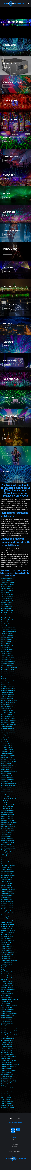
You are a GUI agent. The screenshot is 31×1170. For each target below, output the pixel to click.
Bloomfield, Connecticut (7, 649)
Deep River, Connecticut (7, 840)
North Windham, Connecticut (8, 1066)
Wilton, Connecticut (6, 643)
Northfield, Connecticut (7, 801)
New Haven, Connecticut (7, 907)
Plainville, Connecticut (7, 692)
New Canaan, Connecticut (7, 624)
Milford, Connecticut (6, 887)
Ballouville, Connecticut (7, 1042)
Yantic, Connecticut (6, 991)
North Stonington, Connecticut (9, 960)
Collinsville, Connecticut (7, 663)
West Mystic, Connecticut (8, 989)
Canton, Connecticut (6, 659)
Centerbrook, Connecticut (7, 830)
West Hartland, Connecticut (8, 718)
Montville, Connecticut (7, 954)
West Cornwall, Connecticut (8, 826)
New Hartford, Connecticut (8, 755)
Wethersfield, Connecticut (8, 732)
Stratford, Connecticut (6, 598)
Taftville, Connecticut (6, 980)
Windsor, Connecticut (6, 651)
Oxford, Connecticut (6, 897)
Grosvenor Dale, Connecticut (8, 1060)
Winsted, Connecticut (6, 773)
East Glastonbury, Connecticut (9, 667)
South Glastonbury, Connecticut (9, 700)
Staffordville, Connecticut (7, 1015)
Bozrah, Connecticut (6, 938)
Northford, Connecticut (7, 891)
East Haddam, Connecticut (8, 846)
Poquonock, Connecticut (7, 694)
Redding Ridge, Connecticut (8, 631)
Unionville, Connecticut (7, 710)
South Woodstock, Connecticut (9, 1082)
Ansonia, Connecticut (6, 873)
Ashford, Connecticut (6, 1086)
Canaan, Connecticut (6, 746)
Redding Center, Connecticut (8, 630)
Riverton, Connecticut (6, 763)
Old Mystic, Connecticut (7, 970)
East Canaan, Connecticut (7, 749)
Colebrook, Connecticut (7, 747)
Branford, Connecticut (6, 877)
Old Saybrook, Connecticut (8, 865)
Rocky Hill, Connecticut (7, 696)
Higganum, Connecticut (7, 854)
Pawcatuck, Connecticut (7, 978)
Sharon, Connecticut (6, 767)
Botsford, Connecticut (6, 578)
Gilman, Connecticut (6, 942)
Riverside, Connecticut (7, 635)
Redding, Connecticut (6, 641)
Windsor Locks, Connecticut (8, 724)
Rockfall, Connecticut (6, 869)
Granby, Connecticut (6, 679)
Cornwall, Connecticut (6, 781)
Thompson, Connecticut (7, 1084)
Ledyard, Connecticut (6, 946)
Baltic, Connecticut (6, 934)
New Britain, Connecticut (7, 687)
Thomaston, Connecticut (7, 814)
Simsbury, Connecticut (7, 698)
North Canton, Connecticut (8, 689)
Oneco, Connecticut (6, 1099)
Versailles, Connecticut (7, 983)
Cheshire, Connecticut (6, 879)
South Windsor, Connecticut (8, 702)
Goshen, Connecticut (6, 787)
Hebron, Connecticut (6, 1027)
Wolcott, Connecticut (6, 922)
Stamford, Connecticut (7, 645)
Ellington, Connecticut (6, 1001)
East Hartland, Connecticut (8, 671)
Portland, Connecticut (6, 867)
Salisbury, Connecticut (7, 765)
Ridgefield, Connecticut (7, 633)
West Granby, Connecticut (7, 716)
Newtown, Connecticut (7, 588)
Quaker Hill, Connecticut (7, 972)
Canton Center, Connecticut (8, 661)
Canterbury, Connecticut (7, 1094)
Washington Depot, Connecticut (9, 822)
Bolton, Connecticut (6, 1003)
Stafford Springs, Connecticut (9, 1013)
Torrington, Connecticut (7, 816)
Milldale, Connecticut (6, 740)
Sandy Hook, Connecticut (7, 590)
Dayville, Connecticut (6, 1050)
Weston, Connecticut (6, 639)
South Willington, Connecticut (8, 1033)
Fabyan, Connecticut (6, 1058)
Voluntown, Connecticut (7, 985)
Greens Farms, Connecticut (8, 582)
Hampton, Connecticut (7, 1062)
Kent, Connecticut (5, 789)
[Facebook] (12, 1129)
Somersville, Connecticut (7, 1009)
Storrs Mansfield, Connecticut (9, 1035)
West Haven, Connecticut (7, 913)
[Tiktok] (14, 1132)
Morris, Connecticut (6, 795)
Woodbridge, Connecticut (7, 917)
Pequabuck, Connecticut (7, 805)
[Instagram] (14, 1129)
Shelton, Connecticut (6, 592)
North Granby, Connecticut (8, 690)
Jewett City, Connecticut (7, 952)
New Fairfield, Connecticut (8, 616)
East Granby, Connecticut (7, 669)
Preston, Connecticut (6, 964)
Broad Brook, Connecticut (7, 657)
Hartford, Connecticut (6, 726)
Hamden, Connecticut (6, 911)
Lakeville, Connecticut (7, 753)
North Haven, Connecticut (7, 893)
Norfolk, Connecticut (6, 757)
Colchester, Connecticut (7, 993)
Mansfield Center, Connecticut (9, 1029)
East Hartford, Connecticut (8, 730)
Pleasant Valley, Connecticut (8, 761)
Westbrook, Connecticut (7, 871)
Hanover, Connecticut (6, 950)
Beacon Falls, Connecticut (8, 875)
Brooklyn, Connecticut (6, 1044)
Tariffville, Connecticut (7, 706)
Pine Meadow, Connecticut (8, 759)
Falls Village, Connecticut (7, 751)
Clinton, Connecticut (6, 834)
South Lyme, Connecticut (7, 974)
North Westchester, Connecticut (9, 999)
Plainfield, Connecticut (7, 1101)
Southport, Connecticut (7, 594)
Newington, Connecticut (7, 734)
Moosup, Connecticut (6, 1097)
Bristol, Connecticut (6, 653)
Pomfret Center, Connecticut (8, 1070)
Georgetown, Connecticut (7, 620)
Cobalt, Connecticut (6, 836)
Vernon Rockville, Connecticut (9, 1005)
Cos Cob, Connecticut (6, 612)
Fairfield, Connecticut (6, 580)
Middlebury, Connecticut (7, 924)
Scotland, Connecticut (6, 1078)
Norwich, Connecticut (6, 962)
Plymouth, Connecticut (7, 806)
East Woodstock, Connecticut (8, 1056)
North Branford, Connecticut (8, 889)
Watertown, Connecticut (7, 824)
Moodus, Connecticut (6, 864)
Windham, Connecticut (7, 1088)
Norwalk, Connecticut (6, 626)
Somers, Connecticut (6, 1007)
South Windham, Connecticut (8, 1080)
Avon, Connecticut (5, 647)
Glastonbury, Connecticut (7, 677)
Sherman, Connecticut (6, 606)
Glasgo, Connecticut (6, 944)
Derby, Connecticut (6, 881)
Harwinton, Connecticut (7, 818)
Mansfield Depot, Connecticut (9, 1031)
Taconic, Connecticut (6, 769)
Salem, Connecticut (6, 995)
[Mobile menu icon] (28, 3)
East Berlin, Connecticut (7, 665)
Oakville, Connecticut (6, 803)
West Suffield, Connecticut (8, 722)
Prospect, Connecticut (7, 921)
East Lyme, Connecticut (7, 936)
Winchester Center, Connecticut (9, 771)
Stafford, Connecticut (6, 1011)
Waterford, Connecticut (7, 987)
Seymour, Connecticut (6, 899)
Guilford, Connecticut (6, 883)
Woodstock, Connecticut (7, 1090)
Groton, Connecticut (6, 948)
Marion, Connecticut (6, 736)
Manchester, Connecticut (7, 683)
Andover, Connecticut (6, 1021)
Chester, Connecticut (6, 832)
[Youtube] (17, 1129)
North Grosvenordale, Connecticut (10, 1064)
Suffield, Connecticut (6, 704)
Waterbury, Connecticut (7, 919)
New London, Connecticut (7, 932)
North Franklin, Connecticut (8, 930)
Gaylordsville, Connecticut (8, 785)
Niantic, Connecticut (6, 958)
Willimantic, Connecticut (7, 1038)
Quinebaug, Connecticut (7, 1074)
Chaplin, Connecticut (6, 1046)
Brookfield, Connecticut (7, 610)
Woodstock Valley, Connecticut (9, 1092)
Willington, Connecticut (7, 1037)
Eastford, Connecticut (6, 1052)
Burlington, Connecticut (7, 655)
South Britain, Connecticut (7, 901)
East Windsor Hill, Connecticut (9, 673)
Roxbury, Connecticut (6, 808)
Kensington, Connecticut (7, 681)
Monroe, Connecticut (6, 586)
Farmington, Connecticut (7, 675)
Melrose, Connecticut (6, 685)
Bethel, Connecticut (6, 608)
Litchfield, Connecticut (7, 793)
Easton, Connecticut (6, 604)
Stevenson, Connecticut (7, 596)
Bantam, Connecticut (6, 775)
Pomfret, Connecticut (6, 1068)
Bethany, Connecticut (6, 915)
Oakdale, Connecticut (6, 966)
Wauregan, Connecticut (7, 1105)
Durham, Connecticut (6, 844)
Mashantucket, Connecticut (8, 1107)
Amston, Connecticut (6, 1019)
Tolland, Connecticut (6, 1017)
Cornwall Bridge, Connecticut (8, 783)
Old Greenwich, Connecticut (8, 628)
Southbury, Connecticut (7, 903)
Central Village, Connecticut (8, 1096)
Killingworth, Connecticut (7, 842)
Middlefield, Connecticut (7, 858)
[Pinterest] (12, 1132)
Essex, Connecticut (6, 850)
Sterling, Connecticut (6, 1103)
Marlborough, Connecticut (7, 738)
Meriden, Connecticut (6, 885)
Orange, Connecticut (6, 895)
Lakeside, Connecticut (7, 791)
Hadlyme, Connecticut (6, 997)
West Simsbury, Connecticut (8, 720)
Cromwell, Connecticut (7, 838)
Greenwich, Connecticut (7, 622)
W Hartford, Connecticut (7, 728)
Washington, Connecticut (7, 820)
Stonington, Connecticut (7, 976)
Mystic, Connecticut (6, 956)
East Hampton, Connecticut (8, 848)
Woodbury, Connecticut (7, 828)
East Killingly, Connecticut (8, 1054)
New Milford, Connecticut (7, 797)
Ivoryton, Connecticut (6, 856)
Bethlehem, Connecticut (7, 777)
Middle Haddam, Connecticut (8, 860)
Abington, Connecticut (6, 1040)
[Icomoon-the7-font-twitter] (19, 1129)
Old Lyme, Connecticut (7, 968)
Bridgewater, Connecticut (7, 779)
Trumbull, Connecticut (6, 602)
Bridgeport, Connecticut (7, 600)
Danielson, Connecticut (7, 1048)
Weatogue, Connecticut (7, 714)
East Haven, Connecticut (7, 909)
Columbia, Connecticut (7, 1023)
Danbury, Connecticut (6, 614)
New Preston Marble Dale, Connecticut (11, 799)
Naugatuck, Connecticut (7, 926)
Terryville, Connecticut (7, 812)
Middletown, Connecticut (7, 862)
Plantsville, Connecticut (7, 742)
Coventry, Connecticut (6, 1025)
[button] (2, 22)
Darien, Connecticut (6, 618)
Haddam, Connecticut (6, 852)
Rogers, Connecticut (6, 1076)
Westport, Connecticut (7, 637)
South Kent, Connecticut (7, 810)
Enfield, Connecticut (6, 708)
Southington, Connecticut (7, 744)
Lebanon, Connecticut (6, 928)
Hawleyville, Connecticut (7, 584)
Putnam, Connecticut (6, 1072)
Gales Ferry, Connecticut (7, 940)
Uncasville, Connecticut (7, 981)
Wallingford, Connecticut (7, 905)
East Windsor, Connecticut (8, 712)
